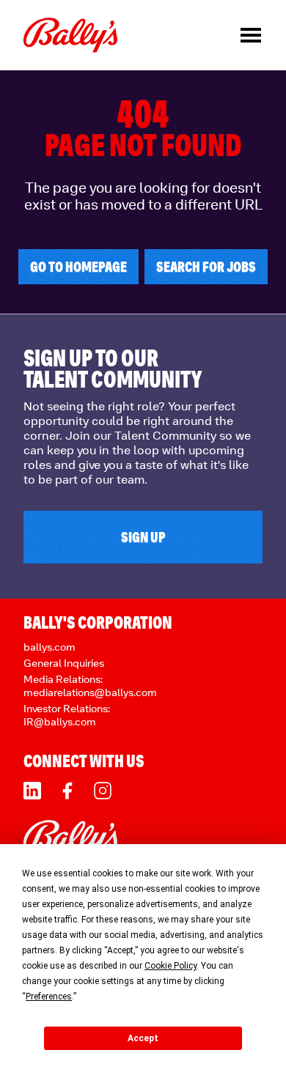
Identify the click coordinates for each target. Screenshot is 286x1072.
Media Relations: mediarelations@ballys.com (90, 685)
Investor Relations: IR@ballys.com (66, 714)
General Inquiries (63, 663)
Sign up (143, 537)
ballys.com (49, 647)
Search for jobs (206, 266)
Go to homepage (78, 266)
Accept (143, 1038)
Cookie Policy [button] (170, 966)
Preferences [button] (49, 996)
